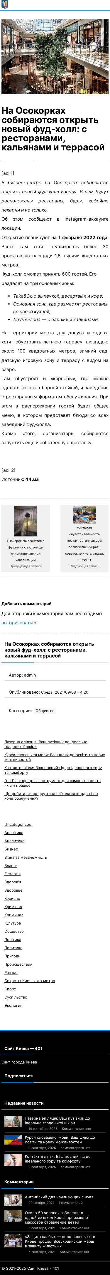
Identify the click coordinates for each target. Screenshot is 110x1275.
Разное (11, 972)
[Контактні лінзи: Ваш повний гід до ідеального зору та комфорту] (13, 1160)
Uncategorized (17, 824)
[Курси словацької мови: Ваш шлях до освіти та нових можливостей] (13, 1140)
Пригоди (12, 956)
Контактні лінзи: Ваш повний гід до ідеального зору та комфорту (58, 1158)
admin (30, 674)
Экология (13, 1005)
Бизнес (11, 849)
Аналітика (13, 832)
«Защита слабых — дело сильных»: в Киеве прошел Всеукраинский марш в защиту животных (60, 1241)
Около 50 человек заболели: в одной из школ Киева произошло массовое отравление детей (56, 1217)
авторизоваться (19, 622)
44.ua (32, 479)
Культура (12, 923)
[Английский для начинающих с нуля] (13, 1200)
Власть (10, 865)
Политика (13, 947)
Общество (45, 711)
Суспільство (15, 997)
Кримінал (13, 906)
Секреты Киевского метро (29, 980)
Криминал (13, 914)
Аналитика (14, 840)
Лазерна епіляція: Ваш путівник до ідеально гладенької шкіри (57, 1120)
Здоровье (13, 890)
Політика (12, 939)
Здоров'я (12, 882)
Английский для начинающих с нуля (59, 1197)
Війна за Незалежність (25, 857)
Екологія (12, 873)
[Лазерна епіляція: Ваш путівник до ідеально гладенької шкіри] (13, 1121)
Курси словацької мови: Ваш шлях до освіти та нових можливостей (60, 1139)
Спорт (10, 989)
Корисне (12, 898)
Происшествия (18, 964)
